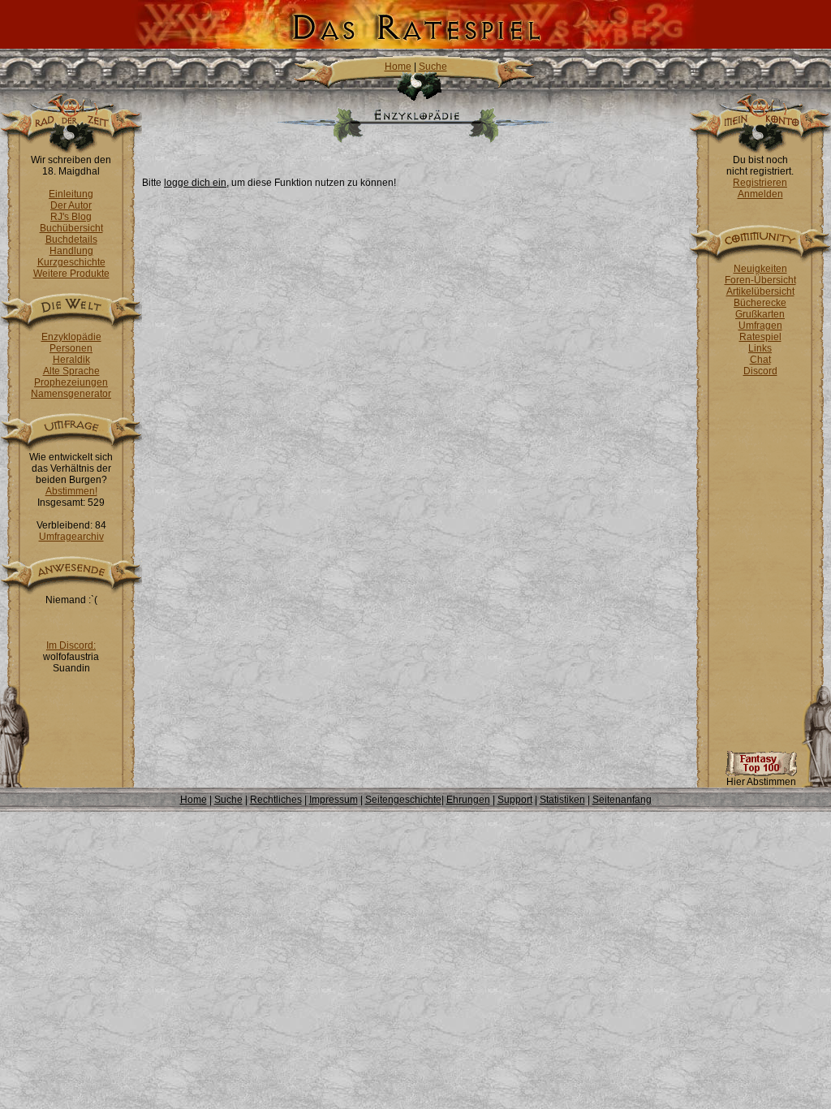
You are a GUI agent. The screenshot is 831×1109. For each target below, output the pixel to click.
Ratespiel (760, 337)
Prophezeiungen (71, 382)
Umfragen (760, 325)
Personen (71, 348)
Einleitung (71, 194)
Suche (433, 66)
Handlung (71, 251)
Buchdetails (71, 239)
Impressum (333, 799)
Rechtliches (276, 799)
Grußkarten (760, 314)
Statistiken (562, 799)
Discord (760, 371)
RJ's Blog (71, 216)
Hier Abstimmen (761, 782)
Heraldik (71, 359)
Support (514, 799)
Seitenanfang (622, 799)
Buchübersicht (71, 228)
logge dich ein (195, 182)
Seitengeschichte (403, 799)
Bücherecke (760, 303)
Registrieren (760, 182)
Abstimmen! (71, 491)
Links (760, 348)
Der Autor (71, 205)
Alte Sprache (71, 371)
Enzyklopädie (71, 337)
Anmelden (760, 194)
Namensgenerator (71, 393)
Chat (760, 359)
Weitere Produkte (71, 273)
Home (398, 66)
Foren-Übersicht (760, 280)
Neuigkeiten (760, 268)
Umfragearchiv (71, 536)
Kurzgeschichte (71, 262)
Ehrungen (468, 799)
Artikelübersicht (760, 291)
